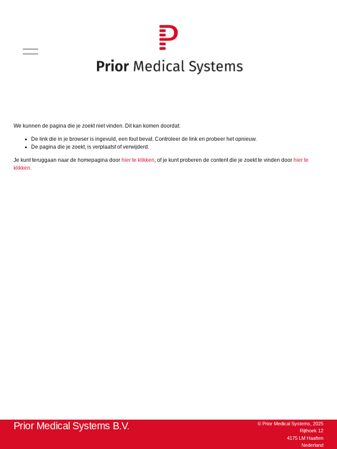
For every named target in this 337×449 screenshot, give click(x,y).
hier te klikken (138, 160)
